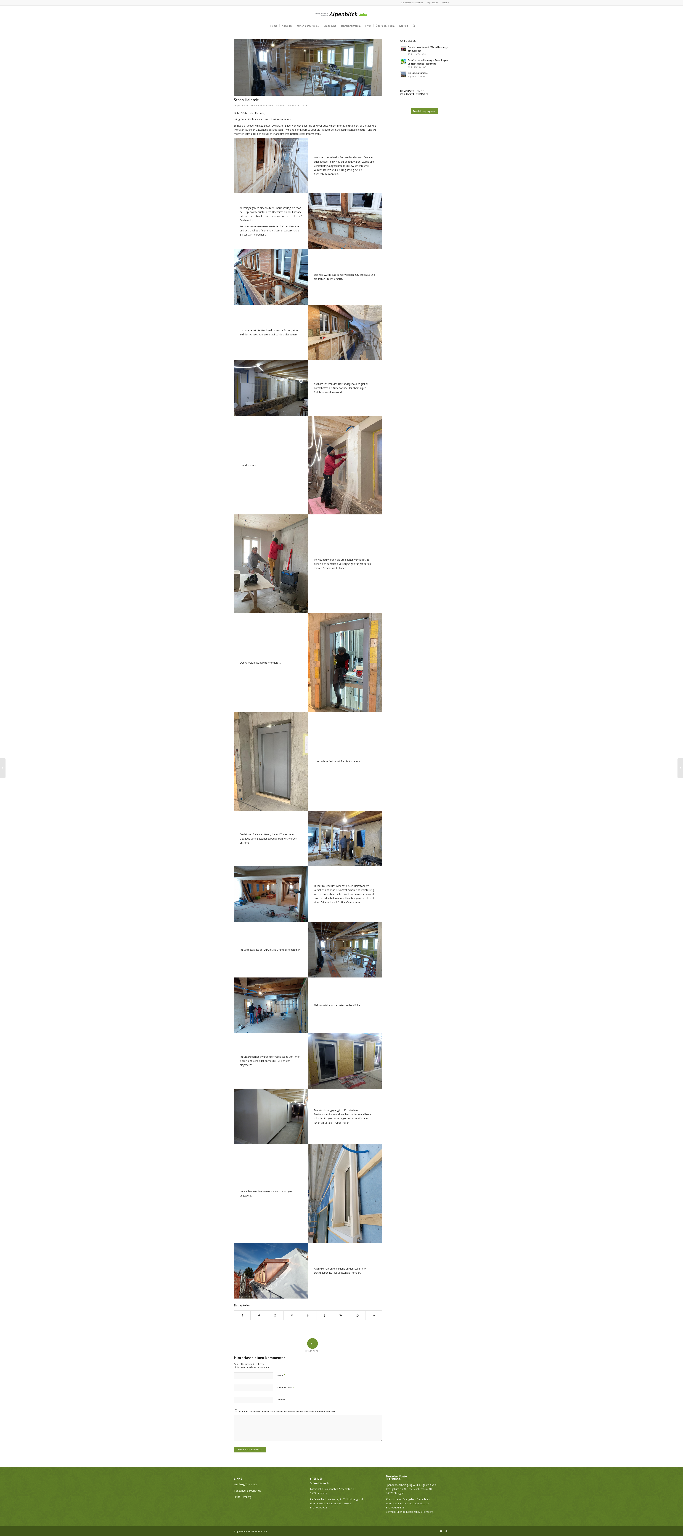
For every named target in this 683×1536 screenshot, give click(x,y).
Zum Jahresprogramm (424, 111)
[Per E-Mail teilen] (374, 1315)
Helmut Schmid (299, 105)
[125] (308, 67)
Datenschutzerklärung (412, 2)
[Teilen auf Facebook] (242, 1315)
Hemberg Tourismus (246, 1484)
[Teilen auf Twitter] (259, 1315)
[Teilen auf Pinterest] (292, 1315)
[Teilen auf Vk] (341, 1315)
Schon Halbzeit (246, 99)
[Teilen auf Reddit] (357, 1315)
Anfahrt (445, 2)
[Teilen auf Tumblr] (324, 1315)
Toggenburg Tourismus (247, 1490)
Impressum (432, 2)
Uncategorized (277, 105)
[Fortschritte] (680, 768)
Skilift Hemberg (242, 1496)
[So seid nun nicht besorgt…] (3, 768)
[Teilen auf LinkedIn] (308, 1315)
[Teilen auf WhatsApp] (275, 1315)
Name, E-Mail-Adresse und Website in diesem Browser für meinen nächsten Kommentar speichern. (287, 1411)
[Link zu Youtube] (441, 1531)
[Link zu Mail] (446, 1531)
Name (281, 1375)
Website (281, 1399)
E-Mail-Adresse (285, 1387)
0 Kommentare (258, 105)
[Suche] (412, 25)
